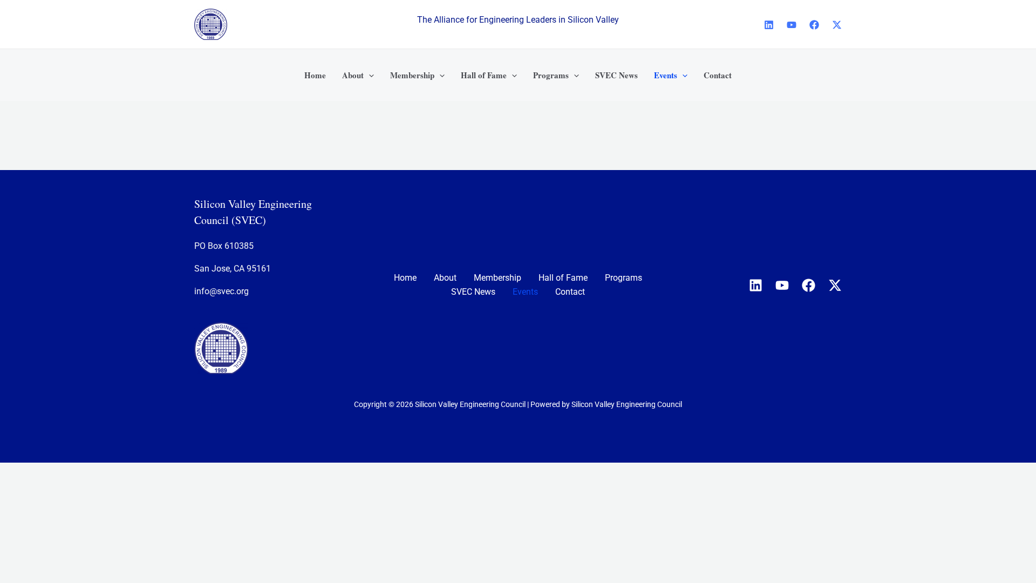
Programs (623, 278)
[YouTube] (791, 25)
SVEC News (473, 292)
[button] (369, 75)
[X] (837, 25)
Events (525, 292)
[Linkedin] (769, 25)
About (445, 278)
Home (405, 278)
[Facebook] (814, 25)
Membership (497, 278)
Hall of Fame (563, 278)
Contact (570, 292)
